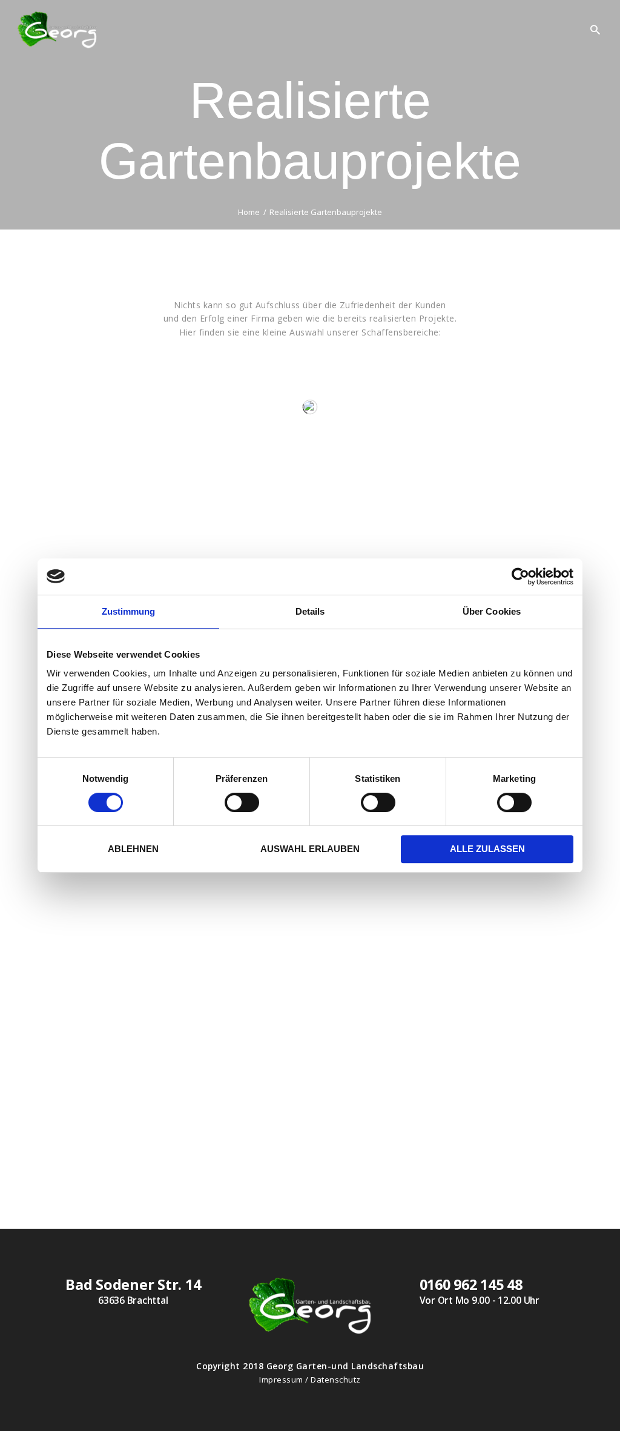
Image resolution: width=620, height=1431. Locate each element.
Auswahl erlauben (310, 849)
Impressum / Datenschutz (310, 1379)
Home (249, 212)
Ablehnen (133, 849)
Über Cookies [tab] (492, 611)
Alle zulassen (487, 849)
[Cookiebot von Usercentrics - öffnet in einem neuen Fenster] (520, 576)
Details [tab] (310, 611)
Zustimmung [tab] (129, 611)
